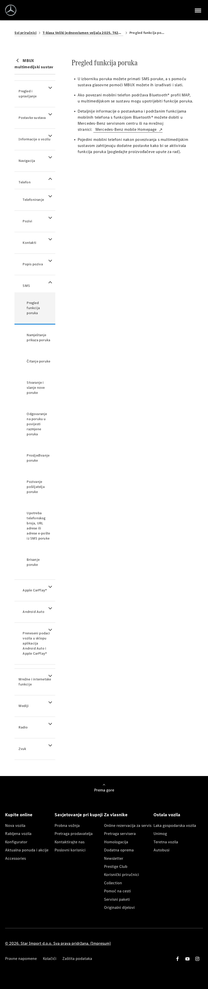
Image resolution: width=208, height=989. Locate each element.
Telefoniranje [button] (33, 199)
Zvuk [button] (22, 748)
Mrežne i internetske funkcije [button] (35, 682)
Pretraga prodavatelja (74, 833)
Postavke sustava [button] (32, 117)
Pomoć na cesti (117, 891)
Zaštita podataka (77, 958)
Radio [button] (23, 727)
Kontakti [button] (29, 242)
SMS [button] (26, 285)
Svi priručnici (25, 32)
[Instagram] (197, 959)
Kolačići (49, 958)
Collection (113, 883)
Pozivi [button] (27, 221)
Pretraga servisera (120, 833)
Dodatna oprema (119, 850)
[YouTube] (187, 959)
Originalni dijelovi (119, 907)
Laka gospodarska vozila (174, 825)
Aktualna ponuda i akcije (26, 850)
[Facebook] (178, 959)
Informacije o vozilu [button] (34, 139)
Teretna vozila (165, 842)
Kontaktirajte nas (69, 842)
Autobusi (161, 850)
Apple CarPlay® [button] (35, 590)
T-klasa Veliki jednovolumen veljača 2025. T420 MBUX (83, 32)
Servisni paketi (117, 899)
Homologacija (116, 842)
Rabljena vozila (18, 833)
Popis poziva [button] (33, 264)
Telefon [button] (24, 182)
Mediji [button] (24, 705)
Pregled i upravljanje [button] (28, 94)
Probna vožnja (67, 825)
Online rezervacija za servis (127, 825)
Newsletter (113, 858)
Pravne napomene (21, 958)
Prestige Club (115, 866)
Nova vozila (15, 825)
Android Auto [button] (33, 611)
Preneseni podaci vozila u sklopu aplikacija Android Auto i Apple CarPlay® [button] (36, 643)
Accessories (15, 858)
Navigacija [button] (27, 160)
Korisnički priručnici (121, 874)
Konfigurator (16, 842)
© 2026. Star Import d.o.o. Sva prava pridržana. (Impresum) (58, 943)
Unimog (160, 833)
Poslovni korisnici (70, 850)
